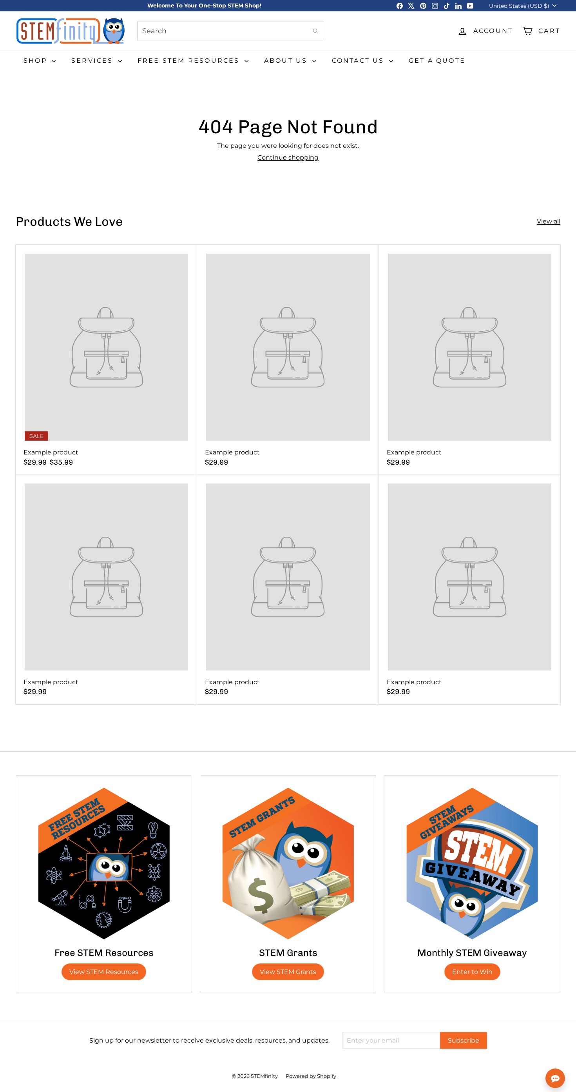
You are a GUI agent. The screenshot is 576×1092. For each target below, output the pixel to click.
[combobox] (230, 31)
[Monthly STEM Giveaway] (472, 863)
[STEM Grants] (288, 863)
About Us (287, 60)
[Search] (315, 31)
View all (548, 221)
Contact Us (359, 60)
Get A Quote (437, 60)
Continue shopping (288, 157)
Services (93, 60)
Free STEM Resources (190, 60)
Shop (37, 60)
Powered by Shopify (311, 1076)
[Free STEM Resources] (104, 863)
